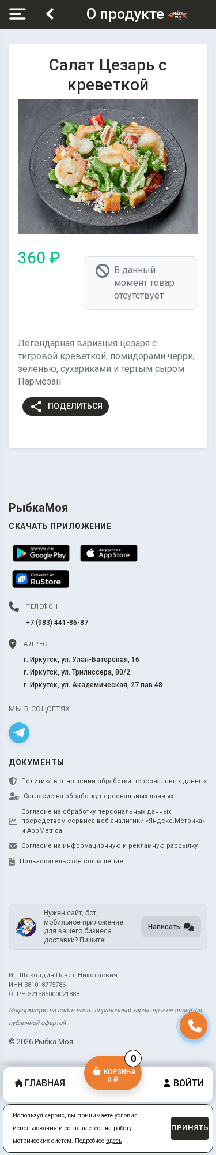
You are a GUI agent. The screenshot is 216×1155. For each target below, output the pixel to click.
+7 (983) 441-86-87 (57, 623)
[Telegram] (19, 732)
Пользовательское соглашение (71, 861)
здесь (114, 1141)
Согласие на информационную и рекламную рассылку (109, 846)
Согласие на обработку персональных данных (98, 796)
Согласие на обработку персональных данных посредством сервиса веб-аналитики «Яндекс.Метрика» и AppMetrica (113, 821)
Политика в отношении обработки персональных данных (114, 781)
